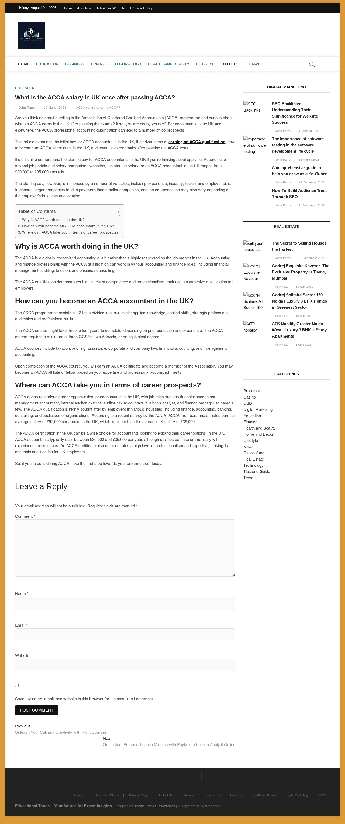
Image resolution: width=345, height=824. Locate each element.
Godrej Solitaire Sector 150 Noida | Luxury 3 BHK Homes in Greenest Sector (299, 301)
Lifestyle (206, 64)
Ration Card (253, 452)
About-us (84, 8)
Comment (25, 516)
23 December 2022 (311, 257)
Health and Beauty (168, 64)
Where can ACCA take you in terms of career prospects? (70, 232)
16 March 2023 (308, 159)
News (248, 446)
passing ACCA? (108, 107)
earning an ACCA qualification (196, 142)
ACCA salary (85, 107)
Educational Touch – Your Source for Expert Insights (63, 805)
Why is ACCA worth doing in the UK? (53, 219)
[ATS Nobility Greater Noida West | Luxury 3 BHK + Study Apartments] (255, 327)
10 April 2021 (304, 315)
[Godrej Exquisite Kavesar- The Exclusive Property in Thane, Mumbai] (255, 272)
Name (22, 593)
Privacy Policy (141, 8)
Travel (255, 64)
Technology (128, 64)
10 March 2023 (54, 107)
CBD (247, 403)
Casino (249, 397)
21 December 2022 (311, 182)
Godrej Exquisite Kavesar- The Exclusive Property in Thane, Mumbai (300, 271)
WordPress (167, 806)
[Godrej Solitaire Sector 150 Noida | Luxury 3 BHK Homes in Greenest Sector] (255, 301)
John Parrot (27, 107)
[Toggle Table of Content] (112, 212)
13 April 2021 (304, 286)
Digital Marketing (258, 409)
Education (47, 64)
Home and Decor (258, 434)
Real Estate (253, 459)
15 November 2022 (311, 205)
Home (67, 8)
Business (74, 64)
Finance (99, 64)
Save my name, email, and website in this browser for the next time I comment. (84, 698)
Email (21, 625)
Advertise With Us (110, 8)
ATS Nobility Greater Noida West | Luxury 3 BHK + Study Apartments (299, 329)
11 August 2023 (308, 130)
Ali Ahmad (281, 286)
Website (22, 655)
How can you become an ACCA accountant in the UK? (68, 225)
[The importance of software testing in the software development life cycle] (255, 145)
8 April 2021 (303, 344)
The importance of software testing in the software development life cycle (298, 144)
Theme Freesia (145, 806)
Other (230, 64)
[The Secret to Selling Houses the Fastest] (255, 246)
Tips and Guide (256, 471)
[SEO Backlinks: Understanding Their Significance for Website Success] (255, 107)
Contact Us (165, 795)
